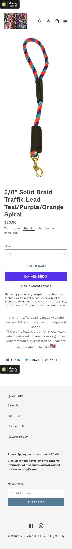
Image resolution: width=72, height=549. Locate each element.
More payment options (36, 285)
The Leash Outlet (28, 536)
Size (8, 246)
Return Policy (18, 436)
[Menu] (65, 21)
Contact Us (16, 426)
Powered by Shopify (52, 536)
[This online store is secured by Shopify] (10, 7)
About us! (15, 416)
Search (13, 405)
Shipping (29, 228)
